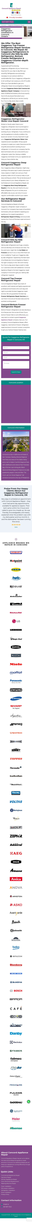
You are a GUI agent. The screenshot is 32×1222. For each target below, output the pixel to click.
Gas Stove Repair (6, 1177)
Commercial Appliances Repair (10, 1175)
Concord (3, 25)
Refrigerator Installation (8, 1190)
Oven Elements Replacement (10, 1181)
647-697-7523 (7, 1207)
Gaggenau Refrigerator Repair (16, 25)
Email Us (6, 1204)
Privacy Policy (5, 1194)
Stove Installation (6, 1192)
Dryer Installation (6, 1186)
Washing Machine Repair (8, 1183)
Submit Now (16, 372)
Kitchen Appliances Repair (9, 1179)
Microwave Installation (7, 1188)
